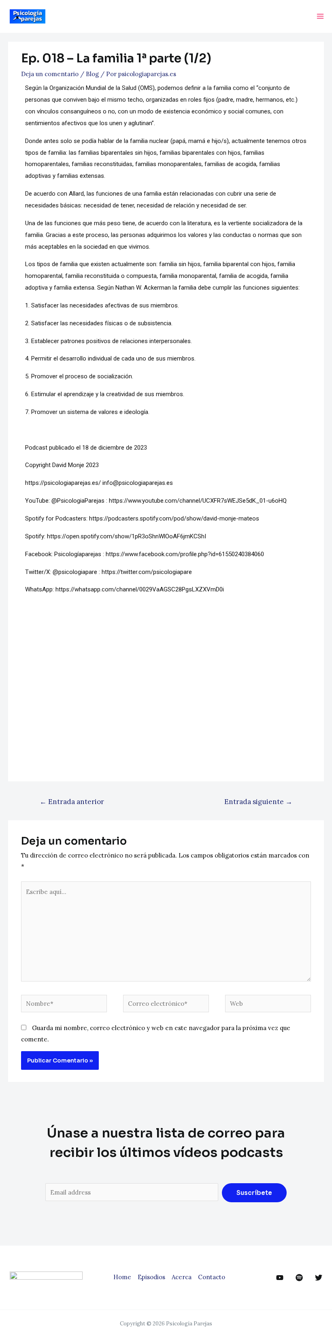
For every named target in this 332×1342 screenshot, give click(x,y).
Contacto (211, 1277)
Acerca (182, 1277)
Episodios (151, 1277)
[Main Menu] (320, 16)
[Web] (268, 1005)
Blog (92, 74)
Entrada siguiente (258, 801)
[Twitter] (318, 1277)
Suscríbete (254, 1193)
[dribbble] (299, 1277)
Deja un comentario (50, 74)
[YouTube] (279, 1277)
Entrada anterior (72, 801)
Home (122, 1277)
